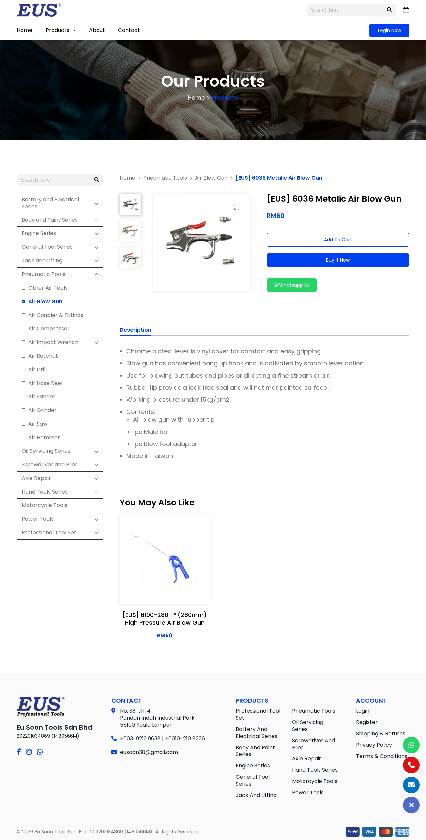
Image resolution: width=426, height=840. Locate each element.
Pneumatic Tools (313, 711)
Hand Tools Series (315, 770)
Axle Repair (306, 758)
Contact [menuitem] (129, 30)
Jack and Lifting (256, 795)
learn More (164, 575)
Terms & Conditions (381, 756)
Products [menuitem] (57, 30)
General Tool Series (253, 780)
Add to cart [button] (165, 592)
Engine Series (253, 765)
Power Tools (308, 792)
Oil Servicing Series (307, 725)
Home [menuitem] (24, 30)
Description (135, 330)
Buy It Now (338, 260)
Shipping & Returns (380, 733)
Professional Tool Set (258, 714)
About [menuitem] (97, 30)
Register (367, 722)
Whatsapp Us (294, 285)
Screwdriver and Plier (313, 744)
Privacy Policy (374, 745)
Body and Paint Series (255, 751)
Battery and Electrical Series (256, 732)
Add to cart (338, 239)
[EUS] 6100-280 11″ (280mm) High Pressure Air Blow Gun (164, 619)
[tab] (135, 331)
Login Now (389, 30)
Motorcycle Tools (314, 781)
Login (362, 711)
